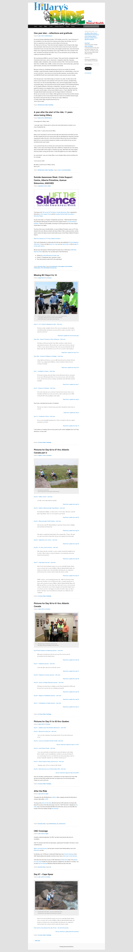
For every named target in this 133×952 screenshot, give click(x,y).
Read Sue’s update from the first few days (68, 335)
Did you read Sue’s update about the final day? (67, 931)
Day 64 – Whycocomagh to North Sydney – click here (47, 521)
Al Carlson (49, 278)
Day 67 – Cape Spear (43, 874)
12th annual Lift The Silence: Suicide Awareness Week (56, 212)
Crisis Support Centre (45, 214)
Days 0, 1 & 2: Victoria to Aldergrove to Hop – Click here (48, 324)
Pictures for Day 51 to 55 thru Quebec (51, 721)
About (40, 26)
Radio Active (64, 859)
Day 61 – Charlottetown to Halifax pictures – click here (47, 703)
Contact (73, 26)
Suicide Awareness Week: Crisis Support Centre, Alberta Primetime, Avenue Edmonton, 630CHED (53, 180)
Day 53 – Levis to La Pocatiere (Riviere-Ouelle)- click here (48, 741)
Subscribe (88, 68)
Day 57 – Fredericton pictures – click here (44, 663)
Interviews (40, 266)
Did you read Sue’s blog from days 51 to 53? (68, 744)
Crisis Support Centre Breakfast (65, 266)
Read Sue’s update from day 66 (71, 558)
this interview (55, 808)
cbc (50, 867)
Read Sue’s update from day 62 (71, 504)
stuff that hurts (62, 823)
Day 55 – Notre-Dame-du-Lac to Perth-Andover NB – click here (50, 769)
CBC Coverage (41, 830)
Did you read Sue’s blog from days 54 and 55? (67, 772)
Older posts (37, 940)
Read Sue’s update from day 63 (71, 517)
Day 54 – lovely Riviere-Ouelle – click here (44, 748)
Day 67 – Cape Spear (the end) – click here (45, 562)
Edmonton (36, 850)
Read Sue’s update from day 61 (71, 707)
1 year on (59, 170)
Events (50, 26)
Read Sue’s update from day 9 (71, 412)
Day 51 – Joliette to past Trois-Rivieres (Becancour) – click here (50, 727)
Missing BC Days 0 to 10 (45, 275)
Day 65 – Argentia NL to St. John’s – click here (45, 540)
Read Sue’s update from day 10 (71, 426)
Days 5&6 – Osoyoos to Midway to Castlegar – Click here (48, 356)
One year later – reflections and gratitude (53, 33)
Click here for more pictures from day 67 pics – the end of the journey (51, 928)
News (45, 26)
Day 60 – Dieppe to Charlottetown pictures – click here (47, 695)
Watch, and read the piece (40, 848)
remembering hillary (66, 170)
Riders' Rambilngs (89, 46)
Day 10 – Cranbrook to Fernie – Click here (44, 416)
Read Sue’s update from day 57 (71, 671)
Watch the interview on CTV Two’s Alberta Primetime (47, 238)
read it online (65, 244)
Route (67, 26)
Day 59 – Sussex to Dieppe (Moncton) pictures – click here (48, 682)
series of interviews (46, 803)
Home (35, 26)
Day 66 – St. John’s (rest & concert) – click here (46, 547)
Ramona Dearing (68, 854)
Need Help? (87, 43)
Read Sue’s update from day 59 (71, 692)
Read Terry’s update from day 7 (71, 384)
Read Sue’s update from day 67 (71, 575)
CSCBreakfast (37, 267)
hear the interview (42, 863)
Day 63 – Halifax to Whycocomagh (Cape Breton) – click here (49, 508)
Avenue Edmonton (54, 266)
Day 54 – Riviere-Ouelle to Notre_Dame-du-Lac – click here (49, 761)
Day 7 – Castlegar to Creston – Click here (44, 371)
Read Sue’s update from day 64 (71, 530)
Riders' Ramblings (49, 105)
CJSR (46, 799)
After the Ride (40, 791)
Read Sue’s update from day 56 (71, 660)
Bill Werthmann (49, 36)
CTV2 (42, 267)
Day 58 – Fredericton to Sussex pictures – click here (47, 675)
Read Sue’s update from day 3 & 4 (70, 352)
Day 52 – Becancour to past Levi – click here (45, 731)
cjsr (57, 823)
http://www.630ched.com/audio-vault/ (50, 255)
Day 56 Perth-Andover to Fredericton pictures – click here (48, 650)
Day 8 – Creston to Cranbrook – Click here (44, 388)
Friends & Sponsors (59, 26)
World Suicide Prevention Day (50, 267)
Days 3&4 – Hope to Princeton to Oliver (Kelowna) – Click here (49, 339)
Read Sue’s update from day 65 (71, 543)
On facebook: (88, 73)
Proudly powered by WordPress (66, 946)
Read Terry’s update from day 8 (71, 399)
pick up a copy (53, 244)
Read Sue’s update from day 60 (71, 699)
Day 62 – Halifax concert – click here (43, 496)
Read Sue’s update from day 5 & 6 (70, 367)
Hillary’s (54, 797)
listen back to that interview (70, 856)
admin (49, 186)
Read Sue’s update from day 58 (71, 678)
